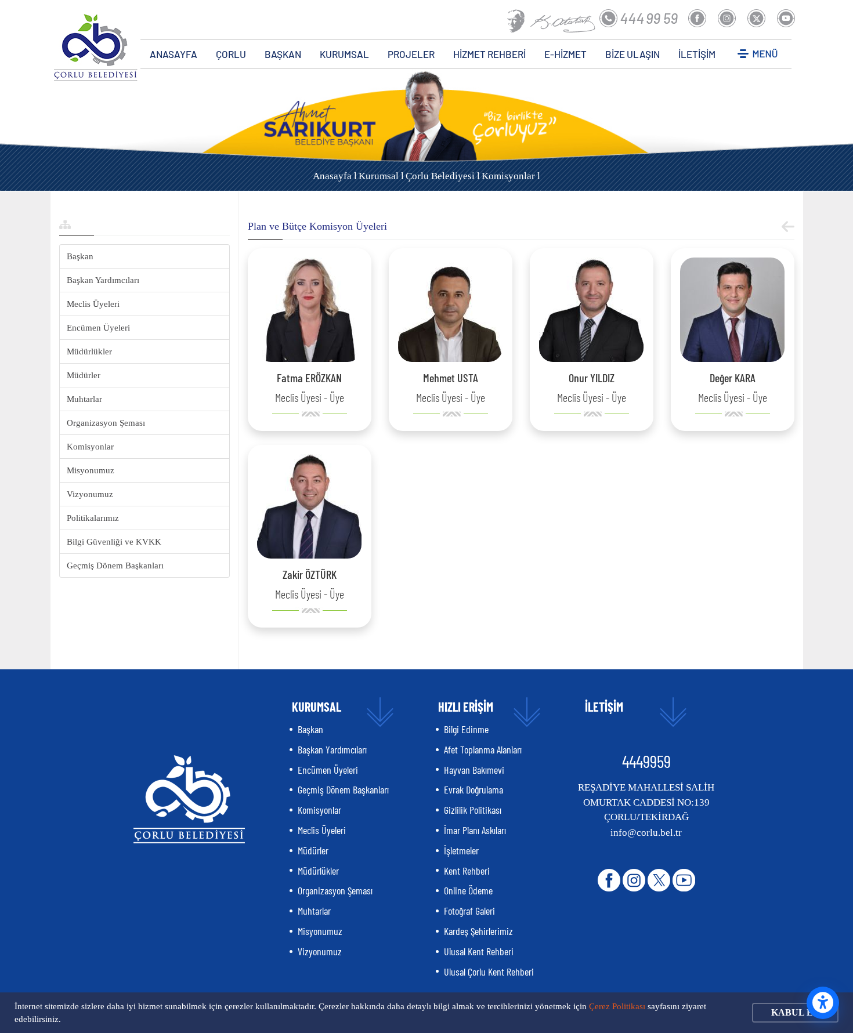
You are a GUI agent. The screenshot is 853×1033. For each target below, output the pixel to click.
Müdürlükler (89, 351)
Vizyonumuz (90, 494)
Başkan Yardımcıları (103, 280)
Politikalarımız (93, 518)
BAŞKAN (283, 54)
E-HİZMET (565, 54)
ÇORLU (231, 54)
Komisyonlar (90, 446)
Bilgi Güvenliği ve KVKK (114, 541)
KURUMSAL (344, 54)
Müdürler (83, 375)
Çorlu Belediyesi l (443, 176)
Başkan (80, 256)
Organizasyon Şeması (106, 422)
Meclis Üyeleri (93, 304)
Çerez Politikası (617, 1006)
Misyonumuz (90, 470)
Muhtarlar (84, 399)
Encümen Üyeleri (98, 327)
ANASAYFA (173, 54)
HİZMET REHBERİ (489, 54)
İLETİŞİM (696, 54)
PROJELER (411, 54)
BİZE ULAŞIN (632, 54)
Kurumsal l (381, 176)
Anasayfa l (335, 176)
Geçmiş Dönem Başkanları (115, 565)
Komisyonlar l (511, 176)
